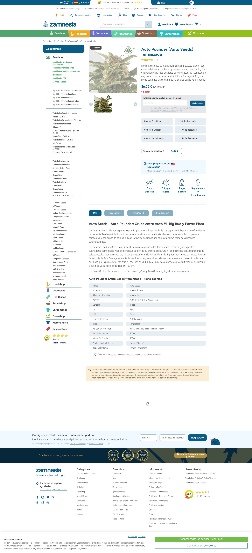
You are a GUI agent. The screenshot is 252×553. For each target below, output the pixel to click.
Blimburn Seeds (58, 234)
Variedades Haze (59, 182)
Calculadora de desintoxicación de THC (200, 473)
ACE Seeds (56, 206)
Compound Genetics (60, 258)
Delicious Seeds (58, 265)
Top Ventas (117, 487)
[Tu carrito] (198, 24)
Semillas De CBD (59, 78)
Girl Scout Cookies (98, 271)
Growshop (58, 316)
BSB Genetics (57, 241)
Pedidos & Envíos (155, 487)
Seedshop (58, 57)
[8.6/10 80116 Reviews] (62, 335)
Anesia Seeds (57, 220)
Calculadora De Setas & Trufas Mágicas (200, 478)
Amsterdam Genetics (60, 217)
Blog (114, 478)
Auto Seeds (112, 247)
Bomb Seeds (57, 238)
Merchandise (60, 322)
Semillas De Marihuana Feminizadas (62, 63)
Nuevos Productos (120, 482)
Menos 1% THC (58, 117)
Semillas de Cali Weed (61, 168)
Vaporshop (58, 290)
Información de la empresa (159, 478)
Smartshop (59, 303)
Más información (192, 171)
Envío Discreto (118, 514)
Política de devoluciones (158, 501)
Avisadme (197, 103)
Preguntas (138, 213)
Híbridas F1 (57, 75)
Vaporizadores (82, 482)
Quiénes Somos (119, 491)
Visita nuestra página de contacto (53, 489)
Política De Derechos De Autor (160, 519)
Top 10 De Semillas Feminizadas (65, 101)
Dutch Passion (58, 279)
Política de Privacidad (77, 444)
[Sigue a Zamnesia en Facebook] (37, 497)
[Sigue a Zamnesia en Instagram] (42, 497)
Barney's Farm (58, 227)
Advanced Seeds (59, 210)
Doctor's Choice (58, 272)
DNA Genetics (58, 269)
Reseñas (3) (114, 213)
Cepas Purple (57, 189)
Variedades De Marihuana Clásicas (66, 120)
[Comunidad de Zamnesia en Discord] (47, 502)
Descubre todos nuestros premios (190, 455)
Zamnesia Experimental (62, 152)
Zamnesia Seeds (59, 82)
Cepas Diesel (57, 175)
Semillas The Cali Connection (64, 251)
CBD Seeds (56, 255)
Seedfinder (117, 473)
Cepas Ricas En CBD (60, 136)
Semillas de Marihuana (86, 473)
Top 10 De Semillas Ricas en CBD (65, 104)
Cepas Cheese (58, 171)
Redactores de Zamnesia (122, 505)
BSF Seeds (56, 244)
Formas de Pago (155, 482)
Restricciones (162, 213)
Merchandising (82, 505)
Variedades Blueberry (61, 164)
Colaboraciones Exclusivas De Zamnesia (64, 148)
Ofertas (79, 510)
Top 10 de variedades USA (63, 97)
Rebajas (80, 514)
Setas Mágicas (82, 496)
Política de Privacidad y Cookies (161, 496)
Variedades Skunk (59, 192)
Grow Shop (81, 501)
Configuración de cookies (201, 545)
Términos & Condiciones (158, 491)
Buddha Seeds (58, 248)
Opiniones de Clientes (121, 496)
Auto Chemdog (155, 271)
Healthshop (59, 297)
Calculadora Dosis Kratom (195, 482)
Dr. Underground (59, 276)
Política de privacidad (136, 536)
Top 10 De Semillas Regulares (64, 94)
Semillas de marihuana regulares (66, 71)
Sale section (59, 329)
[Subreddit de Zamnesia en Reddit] (42, 502)
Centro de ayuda (155, 473)
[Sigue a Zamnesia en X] (53, 497)
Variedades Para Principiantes (64, 113)
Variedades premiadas (61, 124)
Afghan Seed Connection (62, 213)
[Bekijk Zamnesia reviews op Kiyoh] (47, 337)
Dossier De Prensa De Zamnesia (125, 501)
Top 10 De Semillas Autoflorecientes (67, 90)
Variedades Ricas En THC (62, 140)
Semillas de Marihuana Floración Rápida (65, 132)
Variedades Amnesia (60, 161)
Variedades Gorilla (59, 178)
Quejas (151, 514)
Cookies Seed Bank (60, 262)
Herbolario (81, 487)
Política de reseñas (156, 505)
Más (95, 213)
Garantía (152, 510)
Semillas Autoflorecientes (63, 68)
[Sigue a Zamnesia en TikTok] (37, 502)
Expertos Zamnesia (120, 510)
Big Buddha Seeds (59, 231)
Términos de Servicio (169, 111)
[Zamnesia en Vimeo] (47, 497)
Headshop (58, 284)
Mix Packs (56, 143)
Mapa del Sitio (118, 519)
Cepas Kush (57, 185)
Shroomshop (60, 309)
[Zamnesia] (69, 24)
